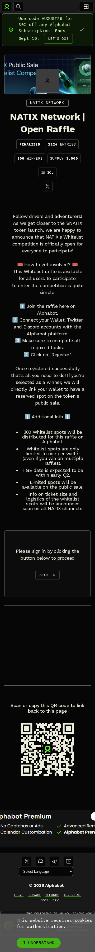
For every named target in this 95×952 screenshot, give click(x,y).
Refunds (52, 895)
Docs (45, 900)
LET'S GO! (58, 38)
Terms (18, 895)
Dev (56, 900)
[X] (48, 186)
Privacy (34, 895)
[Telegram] (54, 861)
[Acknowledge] (81, 29)
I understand (38, 942)
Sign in (47, 575)
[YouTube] (68, 861)
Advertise (72, 895)
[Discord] (40, 861)
